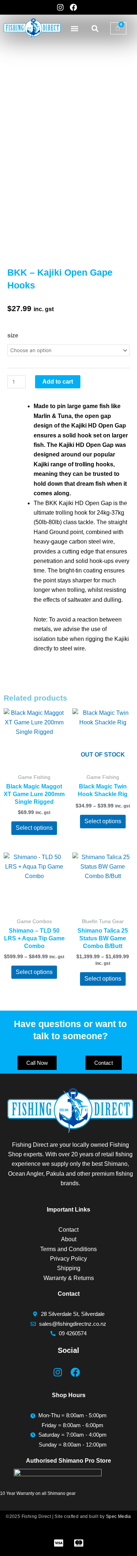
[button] (75, 28)
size (12, 335)
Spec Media (118, 1516)
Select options (34, 828)
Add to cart (57, 381)
